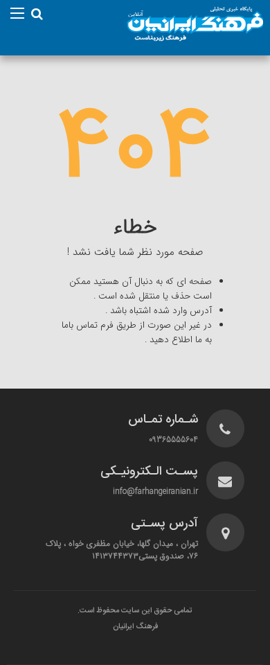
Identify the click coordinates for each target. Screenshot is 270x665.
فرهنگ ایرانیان (135, 627)
